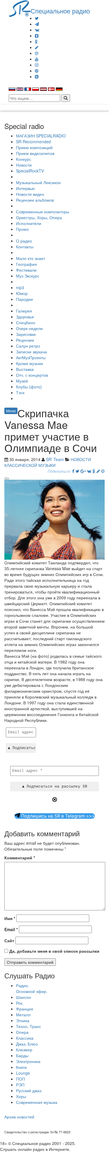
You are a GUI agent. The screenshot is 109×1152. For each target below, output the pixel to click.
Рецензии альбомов (35, 200)
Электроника (28, 1061)
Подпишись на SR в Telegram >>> (57, 816)
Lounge (23, 1073)
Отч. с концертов (32, 375)
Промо (22, 229)
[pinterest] (36, 71)
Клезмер (24, 1049)
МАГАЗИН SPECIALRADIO (41, 136)
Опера (22, 1032)
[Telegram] (37, 24)
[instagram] (36, 65)
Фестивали (26, 270)
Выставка (25, 369)
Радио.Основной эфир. (31, 988)
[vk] (37, 30)
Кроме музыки (29, 363)
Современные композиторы (42, 211)
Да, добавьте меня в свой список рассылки (53, 951)
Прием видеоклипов (35, 153)
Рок (19, 1003)
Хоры (21, 1096)
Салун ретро (28, 346)
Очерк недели (29, 328)
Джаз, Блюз (26, 1044)
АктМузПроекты (31, 357)
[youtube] (36, 59)
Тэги (20, 392)
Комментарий (19, 857)
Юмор (22, 293)
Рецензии (25, 340)
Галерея (24, 311)
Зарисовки (26, 334)
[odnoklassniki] (36, 41)
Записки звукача (31, 352)
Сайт (9, 940)
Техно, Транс (28, 1026)
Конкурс (23, 159)
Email (11, 929)
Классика (24, 1038)
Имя (9, 918)
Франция (24, 1009)
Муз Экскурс (27, 276)
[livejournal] (36, 47)
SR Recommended (33, 141)
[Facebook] (73, 471)
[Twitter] (37, 18)
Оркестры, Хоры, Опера (39, 217)
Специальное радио (60, 10)
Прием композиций (34, 147)
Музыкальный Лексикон (38, 182)
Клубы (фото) (29, 387)
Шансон (23, 997)
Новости (24, 165)
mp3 (20, 287)
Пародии (24, 299)
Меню (11, 410)
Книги (21, 1067)
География (26, 264)
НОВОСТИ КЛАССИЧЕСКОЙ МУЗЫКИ (47, 462)
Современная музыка (36, 1102)
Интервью (25, 188)
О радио (24, 241)
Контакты (24, 246)
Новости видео (30, 194)
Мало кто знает (30, 258)
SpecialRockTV (30, 171)
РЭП (20, 1085)
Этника (22, 1020)
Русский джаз (28, 1090)
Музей (22, 381)
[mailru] (36, 53)
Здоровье (25, 317)
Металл (23, 1014)
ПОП (20, 1079)
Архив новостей (19, 1117)
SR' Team (55, 459)
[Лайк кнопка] (6, 478)
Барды (22, 1055)
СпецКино (25, 322)
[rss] (36, 76)
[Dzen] (36, 36)
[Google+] (83, 471)
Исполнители (28, 223)
